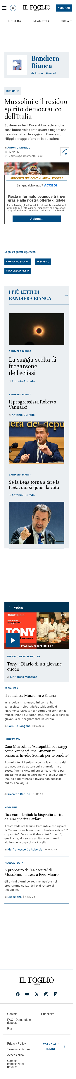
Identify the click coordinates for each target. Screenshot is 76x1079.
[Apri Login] (13, 8)
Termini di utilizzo (18, 1049)
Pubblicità (47, 1014)
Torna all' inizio (50, 1047)
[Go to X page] (37, 994)
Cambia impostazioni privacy (15, 1063)
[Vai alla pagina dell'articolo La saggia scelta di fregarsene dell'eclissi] (36, 329)
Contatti (12, 1014)
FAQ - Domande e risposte (19, 1021)
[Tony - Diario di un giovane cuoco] (36, 630)
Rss (9, 1028)
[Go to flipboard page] (55, 994)
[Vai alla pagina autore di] (17, 65)
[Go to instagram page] (46, 994)
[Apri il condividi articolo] (64, 151)
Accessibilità (15, 1055)
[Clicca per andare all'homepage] (36, 981)
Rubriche (12, 91)
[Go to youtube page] (27, 994)
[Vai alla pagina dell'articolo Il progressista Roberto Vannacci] (36, 443)
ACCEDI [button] (50, 185)
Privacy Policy (16, 1043)
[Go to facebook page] (18, 994)
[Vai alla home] (36, 8)
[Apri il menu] (4, 8)
